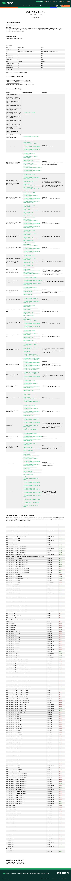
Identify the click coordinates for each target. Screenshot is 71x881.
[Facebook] (60, 873)
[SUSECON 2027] (39, 1)
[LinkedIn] (65, 873)
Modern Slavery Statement (21, 873)
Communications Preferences (35, 873)
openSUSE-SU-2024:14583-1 (13, 83)
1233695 (16, 72)
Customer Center (48, 1)
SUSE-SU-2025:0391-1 (12, 80)
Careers (12, 873)
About (28, 873)
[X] (63, 873)
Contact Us (59, 5)
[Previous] (33, 17)
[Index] (36, 17)
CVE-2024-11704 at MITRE (11, 24)
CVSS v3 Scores (9, 45)
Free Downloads (66, 5)
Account (55, 1)
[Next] (39, 17)
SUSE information (11, 36)
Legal (15, 873)
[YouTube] (58, 873)
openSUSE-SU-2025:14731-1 (13, 84)
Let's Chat (47, 873)
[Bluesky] (68, 873)
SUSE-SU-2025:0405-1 (12, 81)
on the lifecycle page (26, 520)
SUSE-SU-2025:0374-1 (12, 78)
